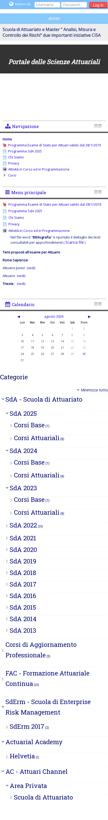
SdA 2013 (23, 630)
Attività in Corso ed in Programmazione (39, 230)
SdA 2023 (23, 488)
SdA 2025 (23, 413)
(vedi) (30, 267)
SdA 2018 (23, 572)
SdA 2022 (23, 525)
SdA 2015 (23, 607)
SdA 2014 (23, 619)
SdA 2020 (23, 549)
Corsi (12, 175)
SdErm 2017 (27, 726)
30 (84, 354)
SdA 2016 (23, 596)
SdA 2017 (23, 584)
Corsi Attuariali (37, 438)
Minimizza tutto (94, 389)
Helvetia (22, 756)
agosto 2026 (53, 316)
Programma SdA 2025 (25, 211)
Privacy (14, 224)
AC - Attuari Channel (37, 771)
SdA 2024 (23, 450)
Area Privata (28, 785)
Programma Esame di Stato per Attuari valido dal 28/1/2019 (54, 204)
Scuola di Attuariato (43, 797)
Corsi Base (29, 425)
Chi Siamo (16, 217)
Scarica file (74, 242)
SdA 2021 (23, 538)
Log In (98, 5)
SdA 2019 (23, 561)
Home (7, 139)
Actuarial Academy (34, 742)
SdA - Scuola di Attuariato (44, 399)
